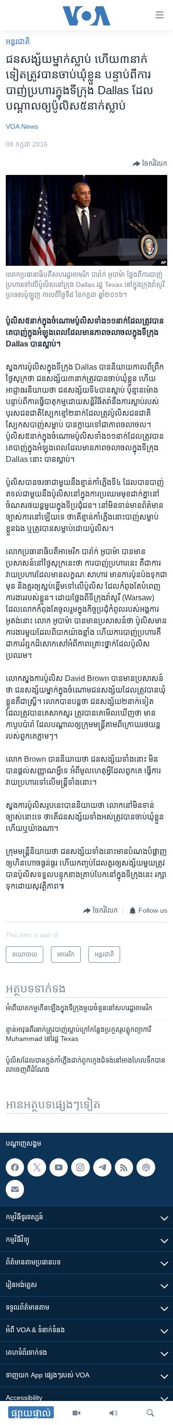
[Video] (76, 1413)
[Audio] (113, 1413)
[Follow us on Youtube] (58, 1167)
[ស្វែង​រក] (150, 1413)
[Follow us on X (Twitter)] (36, 1167)
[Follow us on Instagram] (80, 1167)
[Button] (150, 164)
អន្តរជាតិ (18, 41)
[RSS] (124, 1167)
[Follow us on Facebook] (15, 1167)
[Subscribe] (15, 1189)
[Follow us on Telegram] (102, 1167)
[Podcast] (145, 1167)
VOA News (22, 126)
